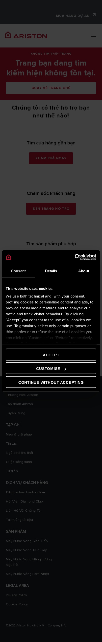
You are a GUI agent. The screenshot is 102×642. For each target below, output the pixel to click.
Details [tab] (51, 271)
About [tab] (83, 271)
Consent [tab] (18, 271)
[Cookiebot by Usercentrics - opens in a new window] (74, 257)
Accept (51, 355)
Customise (48, 369)
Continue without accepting (51, 382)
